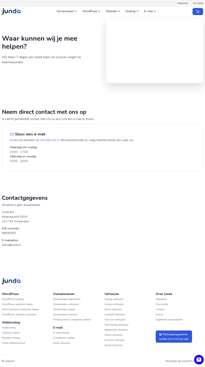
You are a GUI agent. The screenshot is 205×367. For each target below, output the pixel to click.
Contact (160, 309)
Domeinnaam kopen (64, 309)
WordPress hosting (13, 299)
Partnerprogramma (174, 336)
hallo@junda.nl (49, 140)
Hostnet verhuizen (114, 340)
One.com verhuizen (114, 319)
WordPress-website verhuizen (19, 314)
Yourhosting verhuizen (116, 325)
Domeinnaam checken (65, 314)
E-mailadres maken (63, 338)
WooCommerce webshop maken (20, 309)
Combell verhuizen (114, 314)
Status (159, 314)
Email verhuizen (61, 343)
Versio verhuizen (113, 335)
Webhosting (9, 327)
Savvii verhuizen (113, 309)
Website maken (11, 333)
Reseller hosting (11, 338)
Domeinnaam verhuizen (66, 304)
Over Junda (162, 304)
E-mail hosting (61, 333)
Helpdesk (182, 3)
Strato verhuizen (113, 345)
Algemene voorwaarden (169, 319)
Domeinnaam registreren (66, 299)
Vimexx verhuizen (114, 304)
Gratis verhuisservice (13, 343)
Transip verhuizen (113, 299)
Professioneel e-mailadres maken (71, 319)
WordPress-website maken (17, 304)
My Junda (198, 3)
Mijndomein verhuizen (116, 330)
